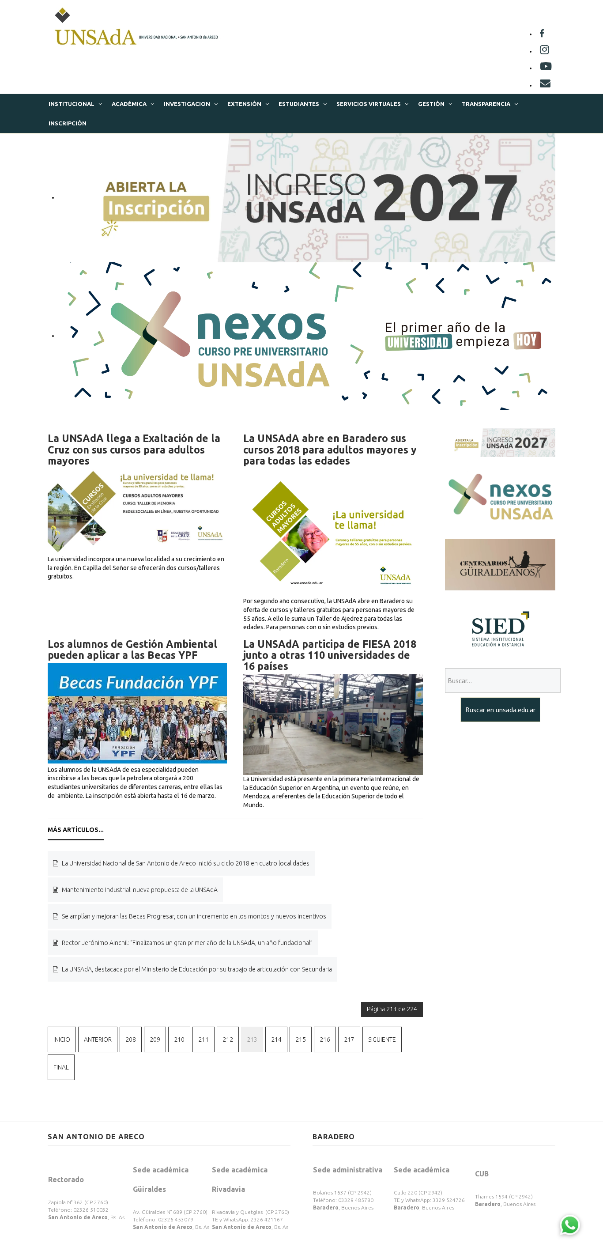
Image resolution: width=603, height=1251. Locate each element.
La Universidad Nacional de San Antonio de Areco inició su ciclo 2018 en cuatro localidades (184, 863)
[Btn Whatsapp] (570, 1224)
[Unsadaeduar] (545, 68)
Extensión (244, 104)
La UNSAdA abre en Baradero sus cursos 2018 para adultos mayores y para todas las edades (330, 449)
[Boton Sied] (500, 628)
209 (155, 1039)
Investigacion (187, 104)
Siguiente (382, 1039)
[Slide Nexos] (307, 335)
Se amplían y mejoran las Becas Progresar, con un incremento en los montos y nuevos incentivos (193, 916)
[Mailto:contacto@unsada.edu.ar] (545, 85)
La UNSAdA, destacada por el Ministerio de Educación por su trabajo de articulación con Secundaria (196, 969)
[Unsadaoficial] (541, 34)
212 (227, 1039)
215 (300, 1039)
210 (179, 1039)
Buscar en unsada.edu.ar (500, 709)
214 (276, 1039)
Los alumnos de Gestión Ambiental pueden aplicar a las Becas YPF (132, 650)
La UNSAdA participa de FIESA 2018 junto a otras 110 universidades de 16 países (329, 655)
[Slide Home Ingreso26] (500, 442)
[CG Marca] (500, 564)
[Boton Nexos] (500, 497)
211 (203, 1039)
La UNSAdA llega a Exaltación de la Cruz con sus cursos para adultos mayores (134, 449)
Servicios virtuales (368, 104)
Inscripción (68, 123)
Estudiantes (299, 104)
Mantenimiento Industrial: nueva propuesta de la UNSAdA (139, 889)
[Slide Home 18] (307, 197)
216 (325, 1039)
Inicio (61, 1039)
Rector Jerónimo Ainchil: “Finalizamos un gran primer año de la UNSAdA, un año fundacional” (186, 942)
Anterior (98, 1039)
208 (130, 1039)
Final (61, 1067)
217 (349, 1039)
